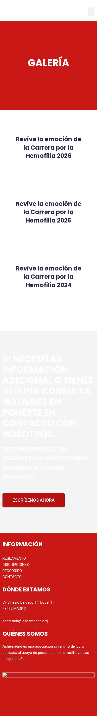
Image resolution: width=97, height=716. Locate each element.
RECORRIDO (12, 571)
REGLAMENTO (14, 558)
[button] (91, 11)
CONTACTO (12, 577)
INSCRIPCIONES (15, 564)
